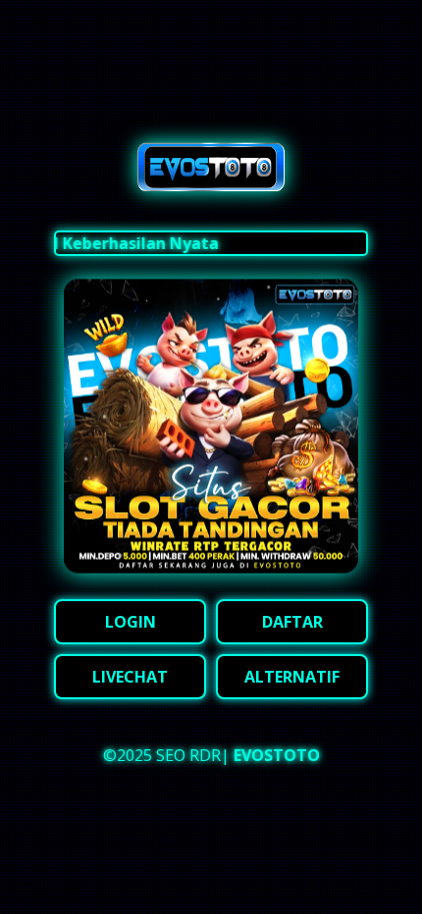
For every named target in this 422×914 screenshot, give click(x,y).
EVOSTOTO (277, 755)
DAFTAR (292, 622)
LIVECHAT (130, 676)
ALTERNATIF (292, 676)
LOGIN (130, 622)
